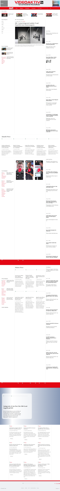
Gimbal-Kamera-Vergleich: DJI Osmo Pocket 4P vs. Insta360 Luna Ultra (52, 368)
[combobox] (43, 8)
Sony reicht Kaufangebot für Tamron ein (51, 230)
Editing (2, 24)
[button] (50, 8)
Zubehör (24, 21)
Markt (2, 31)
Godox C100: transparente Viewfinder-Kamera (50, 72)
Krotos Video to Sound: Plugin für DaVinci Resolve (52, 100)
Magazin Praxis (29, 467)
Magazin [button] (21, 8)
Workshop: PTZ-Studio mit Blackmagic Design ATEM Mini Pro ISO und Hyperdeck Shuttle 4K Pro (30, 465)
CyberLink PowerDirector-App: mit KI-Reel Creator (51, 187)
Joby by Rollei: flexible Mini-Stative (51, 243)
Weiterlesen (11, 438)
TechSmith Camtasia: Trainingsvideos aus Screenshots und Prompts (41, 146)
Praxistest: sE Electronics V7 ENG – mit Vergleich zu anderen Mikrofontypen (44, 465)
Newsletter (33, 8)
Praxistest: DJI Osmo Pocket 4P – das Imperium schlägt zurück (52, 310)
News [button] (16, 8)
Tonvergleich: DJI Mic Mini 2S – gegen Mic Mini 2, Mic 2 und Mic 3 (55, 14)
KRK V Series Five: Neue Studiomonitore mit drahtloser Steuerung (10, 173)
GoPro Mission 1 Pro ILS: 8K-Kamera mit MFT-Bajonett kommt (10, 49)
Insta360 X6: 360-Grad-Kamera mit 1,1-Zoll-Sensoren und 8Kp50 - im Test (52, 172)
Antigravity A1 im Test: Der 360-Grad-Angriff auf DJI (11, 14)
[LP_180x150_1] (4, 3)
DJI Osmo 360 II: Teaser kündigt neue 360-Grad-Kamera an (10, 53)
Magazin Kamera (16, 430)
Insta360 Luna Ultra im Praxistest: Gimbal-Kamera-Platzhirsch (51, 338)
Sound (2, 26)
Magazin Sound (44, 430)
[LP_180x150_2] (56, 3)
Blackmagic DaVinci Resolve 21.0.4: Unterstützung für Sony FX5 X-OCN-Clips (51, 202)
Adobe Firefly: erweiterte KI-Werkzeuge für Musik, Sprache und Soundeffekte (10, 289)
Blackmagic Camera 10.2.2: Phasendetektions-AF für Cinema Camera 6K (52, 130)
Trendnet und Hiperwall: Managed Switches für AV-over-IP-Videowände (6, 146)
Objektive (20, 279)
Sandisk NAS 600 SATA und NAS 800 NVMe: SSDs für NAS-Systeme (10, 298)
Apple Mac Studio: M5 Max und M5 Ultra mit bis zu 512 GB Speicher (10, 281)
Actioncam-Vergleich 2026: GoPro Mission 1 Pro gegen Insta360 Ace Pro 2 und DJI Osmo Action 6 (52, 281)
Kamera (2, 21)
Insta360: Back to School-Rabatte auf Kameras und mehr (40, 276)
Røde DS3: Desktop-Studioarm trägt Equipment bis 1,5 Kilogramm (17, 146)
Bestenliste (27, 8)
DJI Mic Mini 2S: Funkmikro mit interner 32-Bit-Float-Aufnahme (10, 181)
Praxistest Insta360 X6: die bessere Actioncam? (52, 324)
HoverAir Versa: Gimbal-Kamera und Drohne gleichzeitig (52, 44)
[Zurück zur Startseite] (29, 2)
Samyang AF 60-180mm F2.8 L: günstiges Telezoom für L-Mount (19, 276)
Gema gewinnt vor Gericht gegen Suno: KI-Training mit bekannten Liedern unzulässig (52, 115)
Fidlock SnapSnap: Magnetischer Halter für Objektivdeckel (52, 146)
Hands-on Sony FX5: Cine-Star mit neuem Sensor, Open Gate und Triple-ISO (52, 353)
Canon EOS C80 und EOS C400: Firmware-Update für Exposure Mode (10, 57)
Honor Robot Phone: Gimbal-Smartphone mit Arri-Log (51, 58)
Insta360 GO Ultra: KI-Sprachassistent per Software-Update (51, 86)
